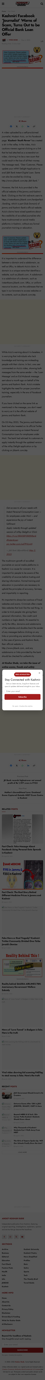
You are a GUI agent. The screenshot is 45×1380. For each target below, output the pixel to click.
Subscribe (22, 697)
